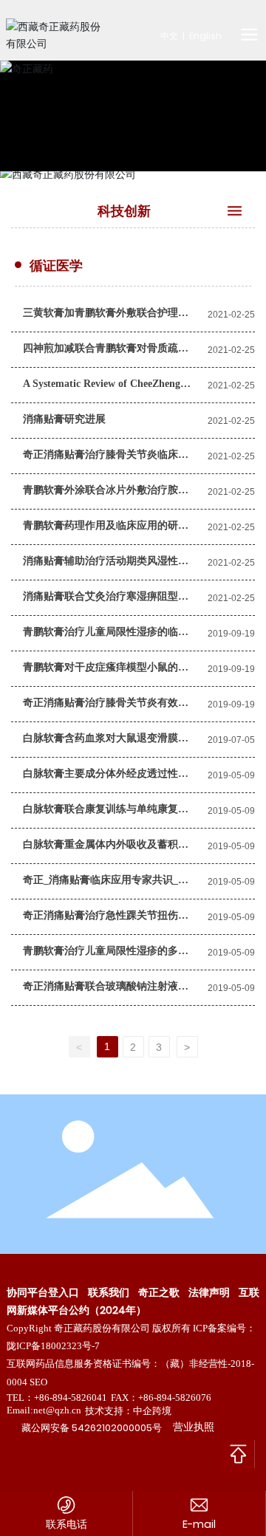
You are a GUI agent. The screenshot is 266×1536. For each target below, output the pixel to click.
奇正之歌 (159, 1292)
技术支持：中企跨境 (128, 1410)
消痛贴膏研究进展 (64, 419)
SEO (38, 1382)
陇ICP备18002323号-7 (53, 1345)
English (205, 36)
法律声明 (209, 1292)
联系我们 (108, 1292)
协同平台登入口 (43, 1292)
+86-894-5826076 (174, 1397)
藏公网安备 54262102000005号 (91, 1428)
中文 (169, 36)
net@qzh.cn (57, 1410)
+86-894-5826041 (70, 1397)
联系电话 (66, 1524)
